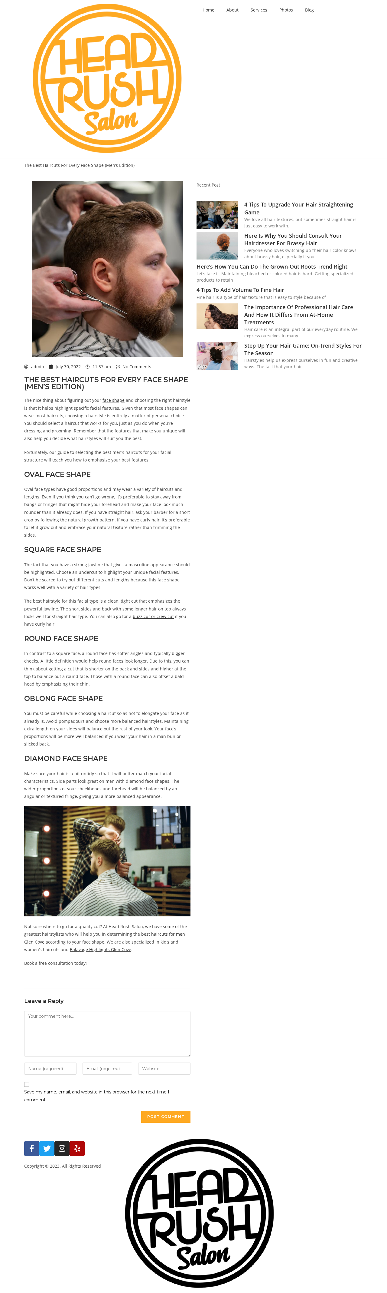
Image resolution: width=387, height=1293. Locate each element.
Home (208, 10)
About (232, 10)
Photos (286, 10)
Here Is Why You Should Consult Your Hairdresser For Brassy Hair (293, 239)
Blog (309, 10)
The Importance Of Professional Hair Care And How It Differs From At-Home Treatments (298, 314)
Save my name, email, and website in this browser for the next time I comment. (96, 1095)
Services (259, 10)
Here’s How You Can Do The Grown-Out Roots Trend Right (272, 266)
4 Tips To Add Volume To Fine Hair (240, 289)
